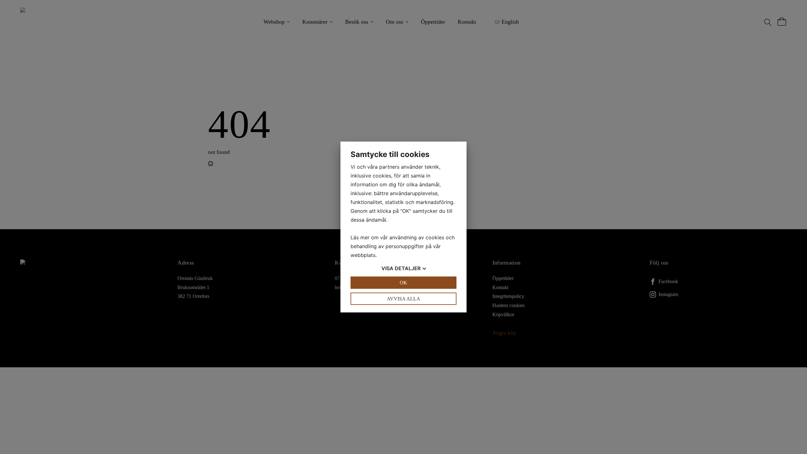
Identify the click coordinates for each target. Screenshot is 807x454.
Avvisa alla (403, 298)
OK (403, 282)
